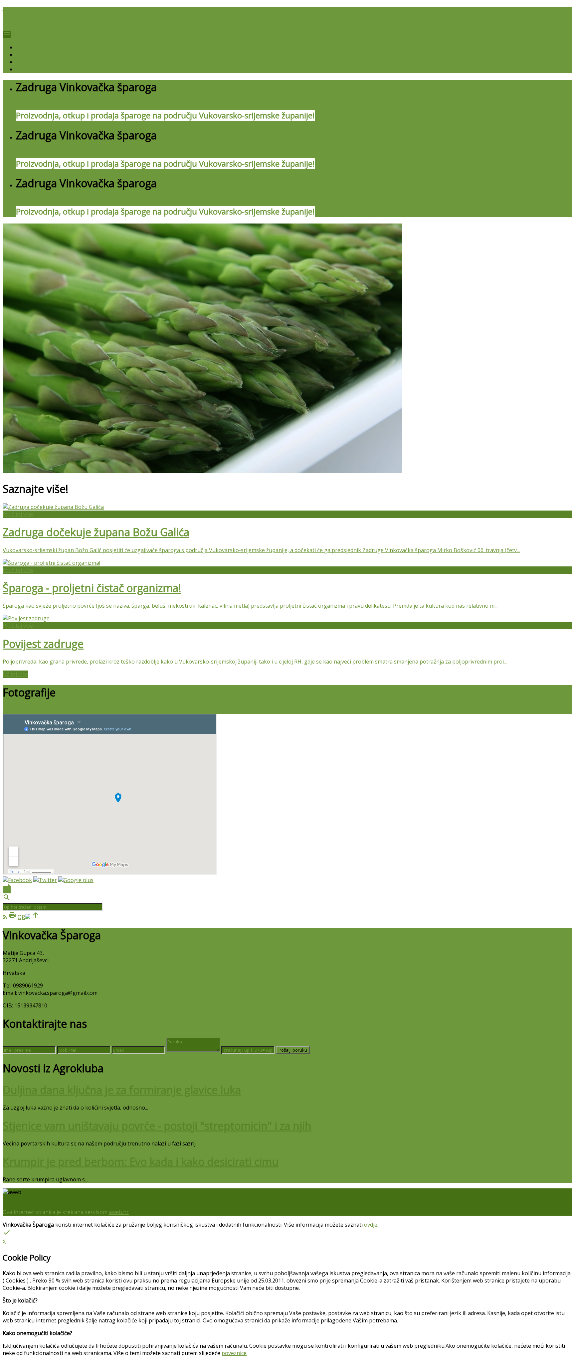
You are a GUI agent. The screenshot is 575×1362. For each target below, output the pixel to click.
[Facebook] (17, 880)
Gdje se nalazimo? (38, 62)
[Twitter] (45, 880)
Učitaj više (15, 674)
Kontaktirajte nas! (38, 69)
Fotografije (29, 54)
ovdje (370, 1224)
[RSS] (5, 917)
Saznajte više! (32, 47)
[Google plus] (76, 880)
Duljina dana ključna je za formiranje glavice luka (122, 1090)
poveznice (234, 1353)
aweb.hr (119, 1212)
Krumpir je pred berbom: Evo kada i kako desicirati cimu (141, 1161)
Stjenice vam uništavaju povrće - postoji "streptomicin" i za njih (157, 1126)
